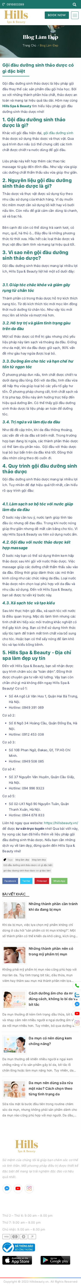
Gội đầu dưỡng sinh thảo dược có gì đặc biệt (27, 865)
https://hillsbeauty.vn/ (60, 823)
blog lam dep (39, 859)
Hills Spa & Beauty (16, 106)
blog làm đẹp (22, 859)
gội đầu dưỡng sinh (58, 133)
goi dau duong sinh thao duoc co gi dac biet (27, 870)
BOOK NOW (57, 15)
